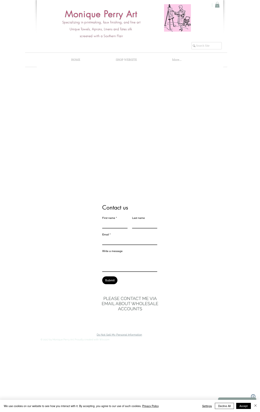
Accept (243, 406)
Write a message (112, 251)
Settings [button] (207, 406)
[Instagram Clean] (210, 339)
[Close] (255, 406)
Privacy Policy (150, 406)
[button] (217, 5)
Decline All (224, 406)
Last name (138, 217)
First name (109, 217)
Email (106, 234)
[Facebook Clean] (203, 339)
